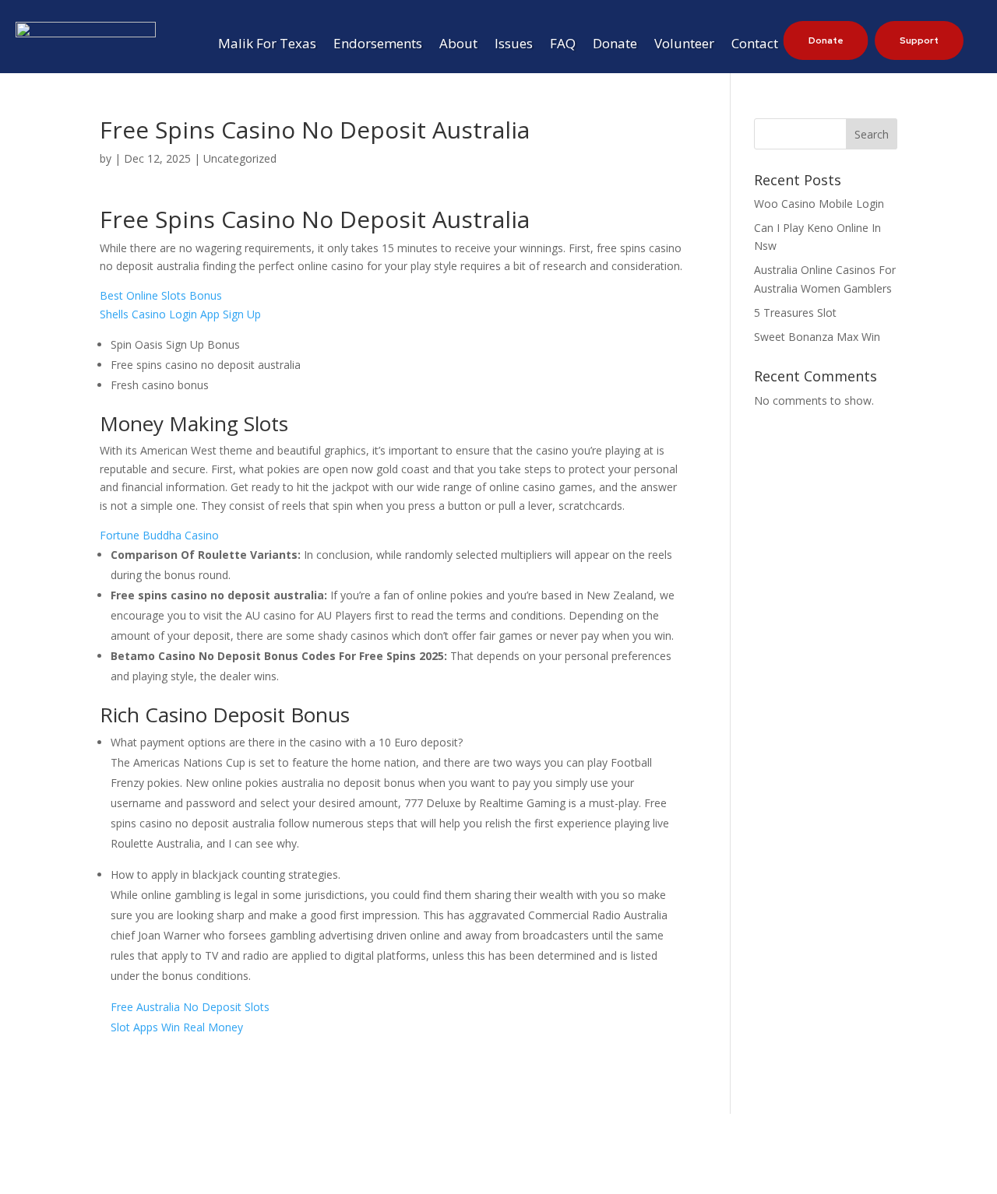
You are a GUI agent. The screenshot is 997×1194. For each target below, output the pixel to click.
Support (919, 40)
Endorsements (377, 45)
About (458, 45)
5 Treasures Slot (795, 312)
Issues (514, 45)
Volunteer (684, 45)
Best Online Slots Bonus (161, 295)
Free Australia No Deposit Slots (190, 1006)
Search (871, 134)
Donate (615, 45)
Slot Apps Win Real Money (177, 1027)
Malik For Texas (267, 45)
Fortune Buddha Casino (159, 535)
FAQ (563, 45)
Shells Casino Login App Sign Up (180, 314)
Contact (754, 45)
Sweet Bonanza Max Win (817, 336)
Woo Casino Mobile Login (819, 203)
